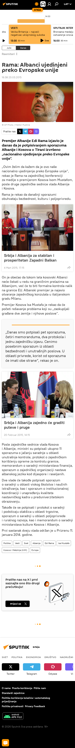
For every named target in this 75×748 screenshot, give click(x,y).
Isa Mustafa (63, 543)
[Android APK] (13, 716)
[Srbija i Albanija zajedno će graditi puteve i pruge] (37, 395)
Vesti (17, 543)
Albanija (36, 543)
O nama (6, 688)
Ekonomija (33, 657)
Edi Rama (49, 543)
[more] (69, 267)
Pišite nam (40, 688)
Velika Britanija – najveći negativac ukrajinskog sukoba (28, 33)
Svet (26, 543)
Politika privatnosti (12, 706)
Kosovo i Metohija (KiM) (15, 550)
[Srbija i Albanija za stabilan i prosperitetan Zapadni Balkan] (37, 227)
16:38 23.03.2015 (11, 77)
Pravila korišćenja (22, 688)
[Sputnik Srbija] (11, 5)
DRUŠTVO (50, 657)
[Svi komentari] (5, 742)
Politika (7, 543)
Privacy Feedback (35, 706)
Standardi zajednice (13, 693)
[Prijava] (49, 4)
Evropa (34, 550)
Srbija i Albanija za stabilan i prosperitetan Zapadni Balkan (30, 257)
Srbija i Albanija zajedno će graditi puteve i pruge (34, 425)
